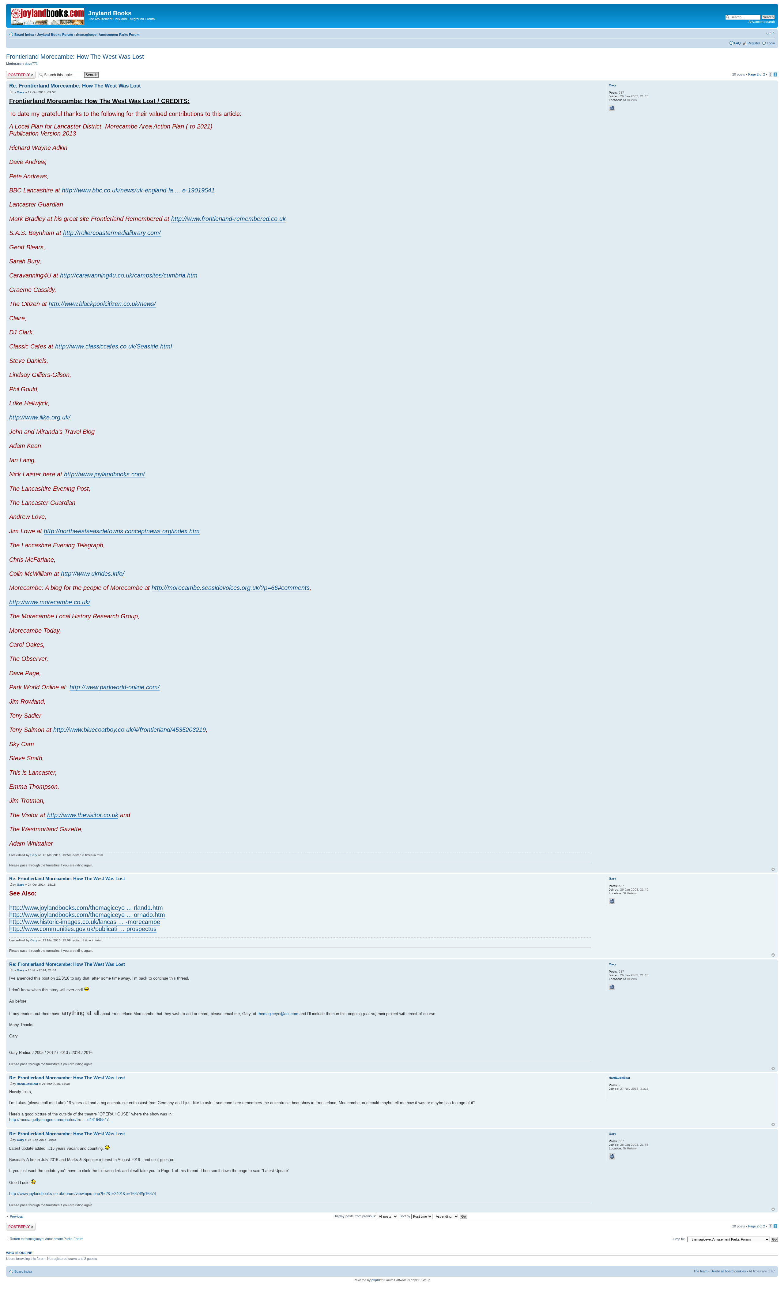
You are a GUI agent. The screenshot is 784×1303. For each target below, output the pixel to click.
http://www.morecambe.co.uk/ (49, 602)
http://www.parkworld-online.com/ (115, 687)
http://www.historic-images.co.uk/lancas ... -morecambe (84, 921)
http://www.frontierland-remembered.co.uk (228, 218)
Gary (20, 92)
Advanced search (761, 22)
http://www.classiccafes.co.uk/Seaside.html (113, 346)
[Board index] (48, 15)
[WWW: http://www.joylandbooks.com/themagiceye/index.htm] (612, 108)
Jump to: (678, 1239)
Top (773, 869)
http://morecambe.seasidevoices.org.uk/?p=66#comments (231, 587)
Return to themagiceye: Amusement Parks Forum (46, 1239)
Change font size (770, 33)
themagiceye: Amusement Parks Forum (108, 34)
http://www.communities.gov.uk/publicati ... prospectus (82, 928)
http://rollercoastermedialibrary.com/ (112, 232)
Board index (24, 34)
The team (700, 1271)
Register (754, 43)
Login (771, 43)
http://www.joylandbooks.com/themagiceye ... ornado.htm (87, 914)
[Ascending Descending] (451, 1216)
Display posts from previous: (355, 1216)
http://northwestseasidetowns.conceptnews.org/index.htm (122, 531)
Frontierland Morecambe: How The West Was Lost (75, 56)
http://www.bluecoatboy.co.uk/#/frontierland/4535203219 (129, 729)
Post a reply (15, 73)
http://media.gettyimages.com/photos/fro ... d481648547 (59, 1119)
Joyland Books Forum (55, 34)
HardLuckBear (27, 1083)
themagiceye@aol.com (278, 1013)
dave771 (31, 63)
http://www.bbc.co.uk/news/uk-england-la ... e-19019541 (138, 190)
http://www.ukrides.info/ (92, 573)
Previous (16, 1216)
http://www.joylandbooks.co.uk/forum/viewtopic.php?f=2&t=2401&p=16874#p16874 (82, 1193)
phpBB (376, 1280)
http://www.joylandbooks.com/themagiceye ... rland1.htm (86, 907)
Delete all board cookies (728, 1271)
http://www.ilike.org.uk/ (39, 417)
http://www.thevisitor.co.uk (82, 815)
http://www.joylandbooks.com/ (104, 474)
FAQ (737, 43)
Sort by (405, 1216)
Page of (756, 74)
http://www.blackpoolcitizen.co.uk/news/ (102, 303)
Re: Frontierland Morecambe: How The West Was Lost (75, 86)
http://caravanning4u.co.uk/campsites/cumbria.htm (129, 275)
